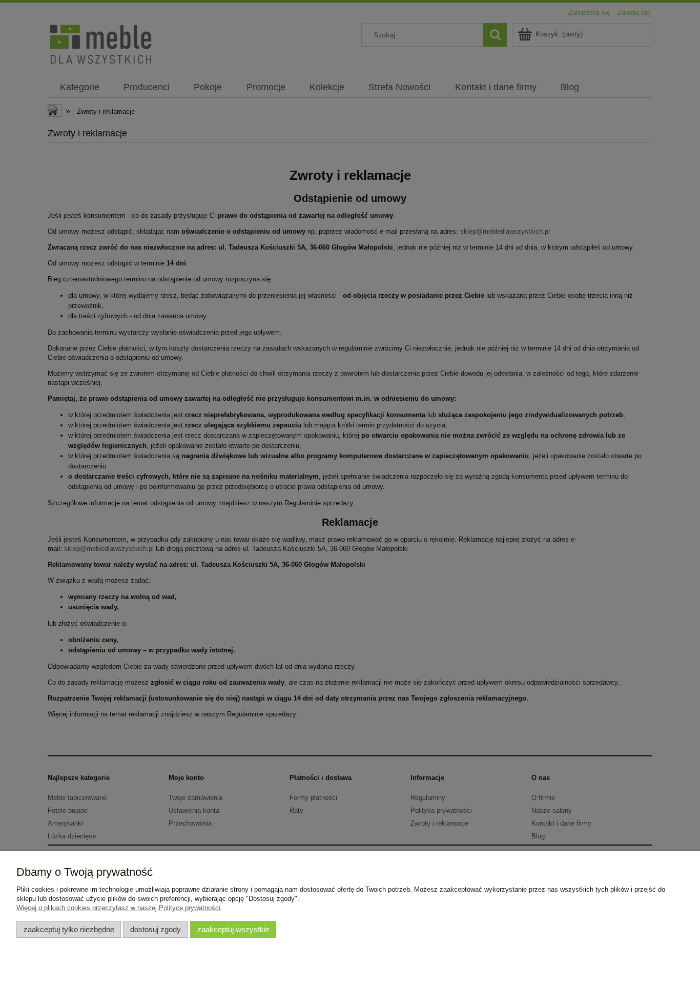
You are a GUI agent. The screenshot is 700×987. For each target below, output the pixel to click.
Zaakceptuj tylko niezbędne (69, 929)
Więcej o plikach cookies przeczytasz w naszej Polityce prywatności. (119, 908)
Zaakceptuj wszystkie (233, 929)
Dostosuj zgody (155, 929)
